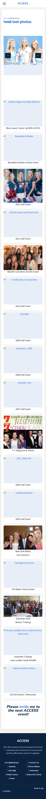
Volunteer (34, 770)
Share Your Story (34, 774)
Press (12, 778)
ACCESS (7, 791)
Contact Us (34, 762)
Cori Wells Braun (12, 762)
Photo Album (34, 766)
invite (23, 706)
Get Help (12, 770)
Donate (12, 766)
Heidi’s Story (12, 774)
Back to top (38, 788)
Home (6, 18)
